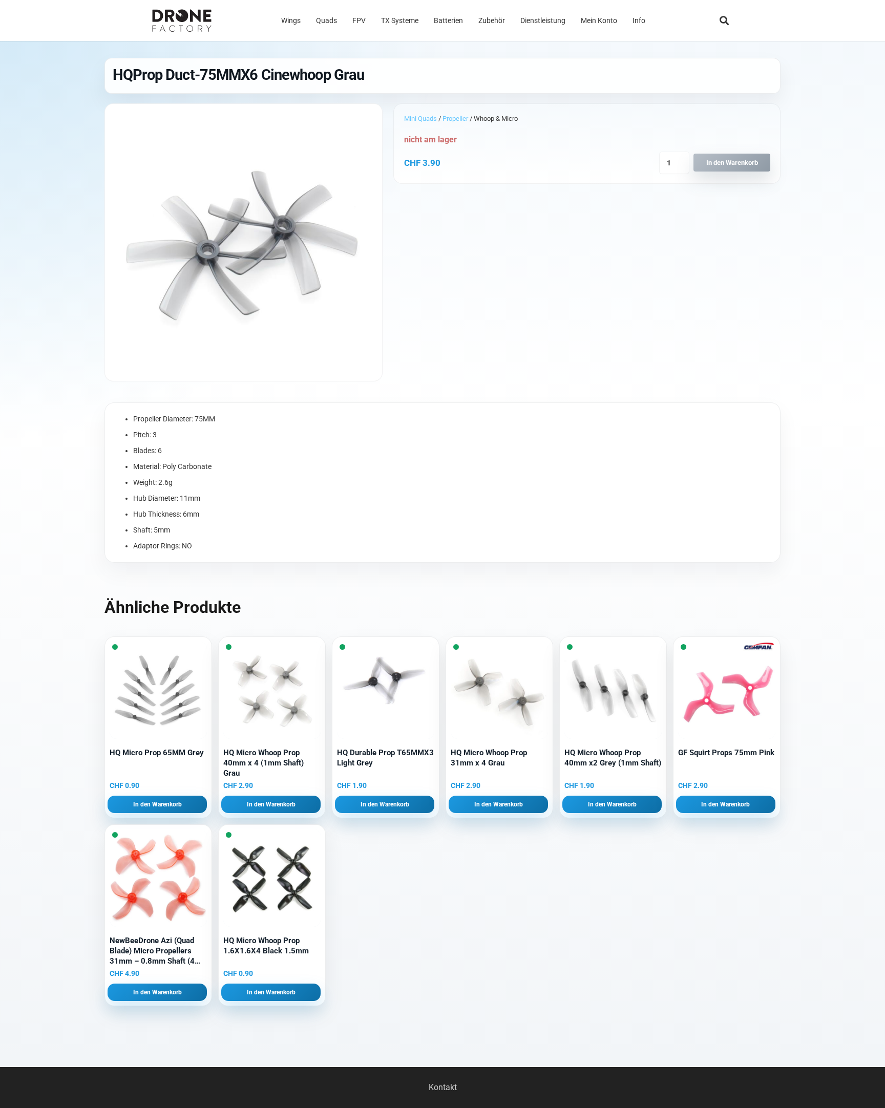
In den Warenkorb (732, 162)
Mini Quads (420, 118)
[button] (724, 20)
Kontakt (443, 1087)
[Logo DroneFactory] (182, 20)
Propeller (455, 118)
